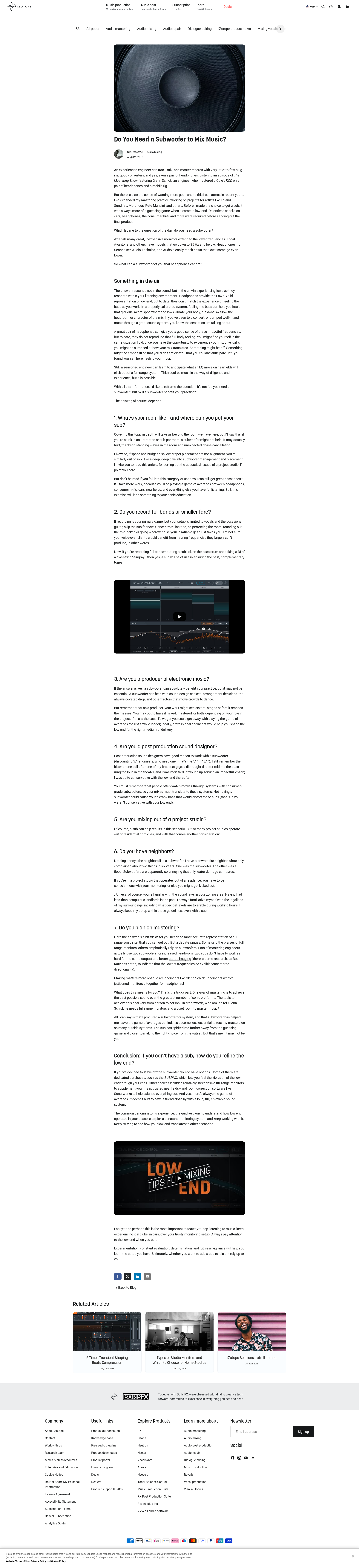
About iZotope (54, 1431)
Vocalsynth (145, 1460)
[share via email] (147, 1277)
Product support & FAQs (107, 1489)
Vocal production (195, 1482)
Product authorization (105, 1431)
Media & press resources (61, 1460)
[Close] (353, 1556)
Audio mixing (146, 29)
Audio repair (172, 29)
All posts (92, 29)
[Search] (323, 6)
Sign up (303, 1432)
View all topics (193, 1489)
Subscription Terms (57, 1509)
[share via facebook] (118, 1277)
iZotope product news (234, 29)
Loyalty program (102, 1467)
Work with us (53, 1445)
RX (139, 1431)
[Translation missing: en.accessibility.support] (331, 6)
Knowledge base (102, 1438)
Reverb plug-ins (148, 1504)
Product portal (100, 1460)
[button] (78, 28)
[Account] (339, 6)
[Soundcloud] (252, 1458)
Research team (55, 1453)
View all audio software (153, 1511)
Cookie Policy (58, 1561)
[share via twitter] (127, 1277)
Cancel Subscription (58, 1516)
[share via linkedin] (137, 1277)
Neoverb (143, 1474)
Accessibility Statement (60, 1501)
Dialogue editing (200, 29)
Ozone (142, 1438)
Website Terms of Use (18, 1561)
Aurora (142, 1467)
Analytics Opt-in (55, 1523)
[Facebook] (232, 1458)
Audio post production (198, 1445)
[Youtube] (245, 1458)
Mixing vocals (267, 29)
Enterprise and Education (61, 1467)
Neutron (143, 1445)
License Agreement (57, 1494)
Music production (195, 1467)
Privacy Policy (38, 1561)
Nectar (142, 1453)
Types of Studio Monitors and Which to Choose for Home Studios (179, 1360)
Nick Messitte (135, 151)
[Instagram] (239, 1458)
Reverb (188, 1474)
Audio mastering (118, 29)
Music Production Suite (153, 1489)
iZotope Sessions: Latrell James (251, 1357)
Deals (95, 1474)
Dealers (96, 1482)
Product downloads (104, 1453)
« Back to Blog (126, 1287)
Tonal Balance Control (152, 1482)
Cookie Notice (54, 1474)
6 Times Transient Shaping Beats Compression (107, 1360)
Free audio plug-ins (103, 1445)
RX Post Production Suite (154, 1496)
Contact (50, 1438)
